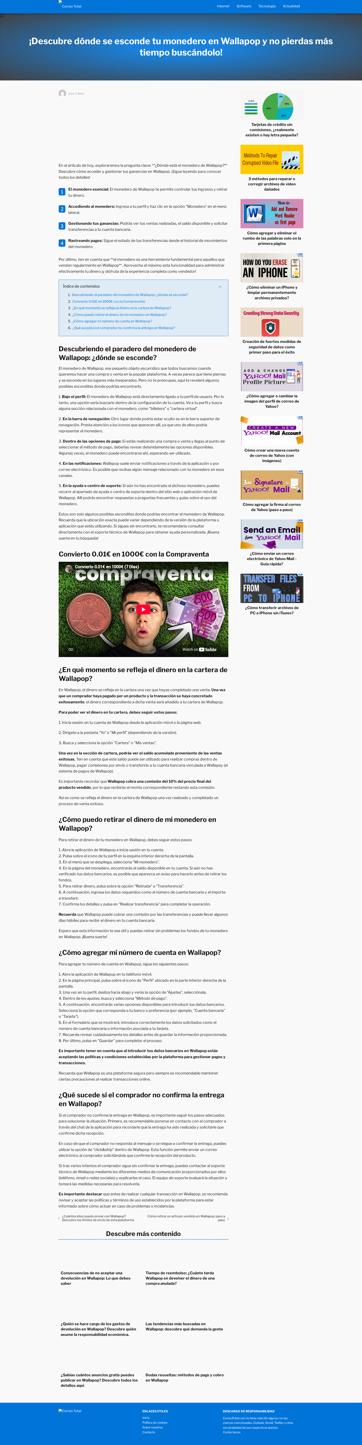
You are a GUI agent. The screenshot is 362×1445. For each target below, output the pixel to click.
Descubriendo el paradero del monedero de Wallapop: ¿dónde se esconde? (130, 295)
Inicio (146, 1417)
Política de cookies (154, 1422)
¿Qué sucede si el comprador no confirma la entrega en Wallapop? (124, 328)
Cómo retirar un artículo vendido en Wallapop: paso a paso (186, 1218)
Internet (223, 6)
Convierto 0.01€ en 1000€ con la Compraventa (108, 301)
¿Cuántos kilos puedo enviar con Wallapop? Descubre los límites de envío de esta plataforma (98, 1218)
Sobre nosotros (152, 1427)
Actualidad (291, 6)
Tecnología (267, 6)
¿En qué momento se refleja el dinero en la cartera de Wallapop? (121, 308)
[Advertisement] (143, 129)
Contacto (148, 1432)
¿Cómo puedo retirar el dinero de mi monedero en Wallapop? (119, 315)
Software (244, 6)
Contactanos (231, 1432)
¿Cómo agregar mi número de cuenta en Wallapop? (112, 321)
